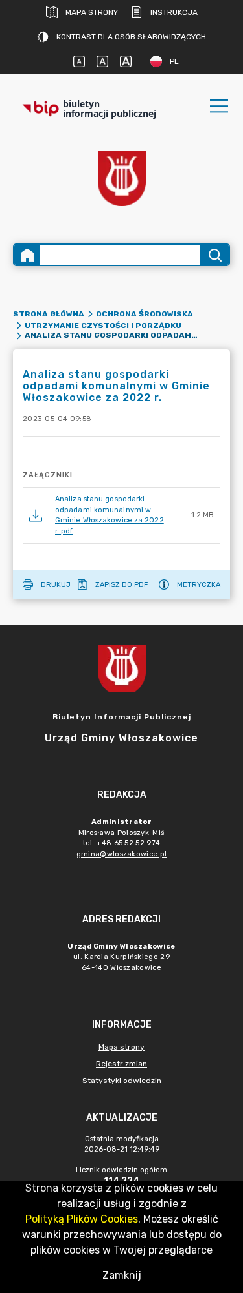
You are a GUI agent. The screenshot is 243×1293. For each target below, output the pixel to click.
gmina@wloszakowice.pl (121, 854)
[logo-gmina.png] (122, 178)
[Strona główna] (27, 254)
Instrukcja (174, 12)
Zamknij (121, 1275)
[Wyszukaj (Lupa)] (214, 255)
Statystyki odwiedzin (121, 1080)
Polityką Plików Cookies (81, 1219)
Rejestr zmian (121, 1063)
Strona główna (48, 313)
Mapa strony (91, 12)
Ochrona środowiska (144, 313)
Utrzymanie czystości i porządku (103, 325)
